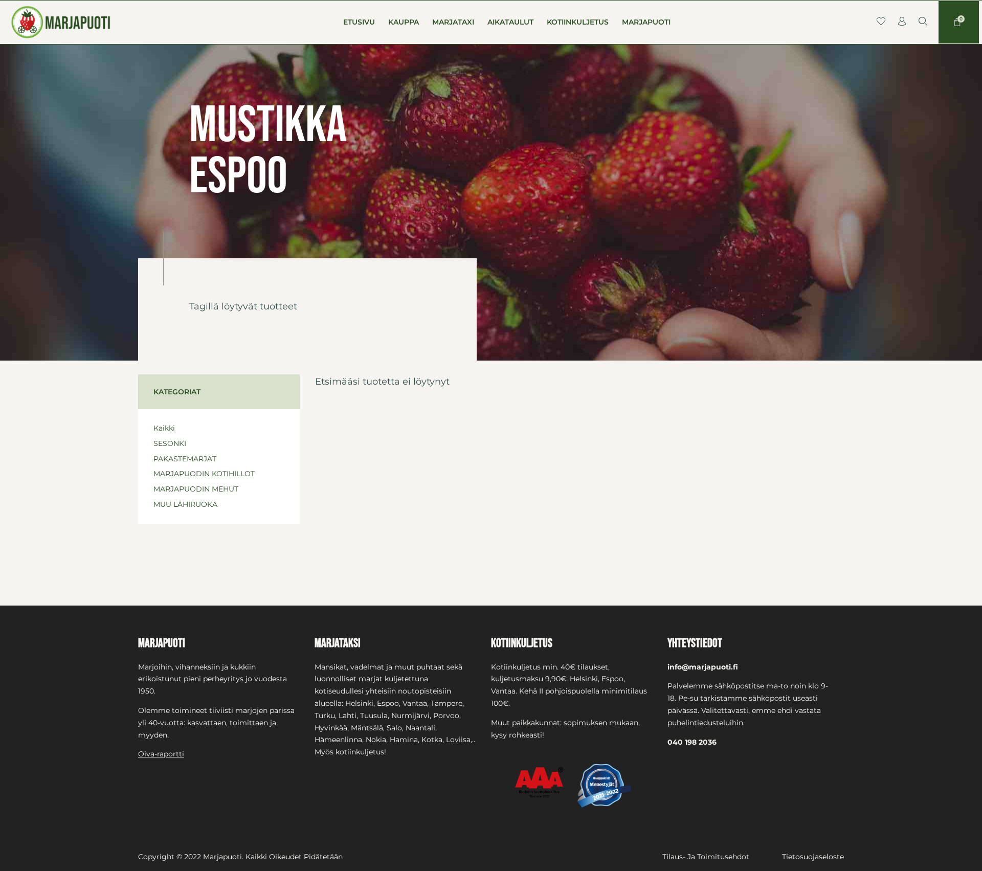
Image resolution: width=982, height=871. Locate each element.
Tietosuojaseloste (813, 856)
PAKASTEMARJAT (184, 458)
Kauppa (403, 22)
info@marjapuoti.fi (702, 667)
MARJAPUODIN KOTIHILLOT (204, 473)
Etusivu (359, 22)
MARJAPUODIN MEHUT (195, 489)
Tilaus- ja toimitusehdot (705, 856)
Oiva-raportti (161, 753)
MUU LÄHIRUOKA (185, 504)
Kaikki (164, 428)
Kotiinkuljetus (578, 22)
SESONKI (169, 443)
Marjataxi (453, 22)
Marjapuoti (646, 22)
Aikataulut (510, 22)
